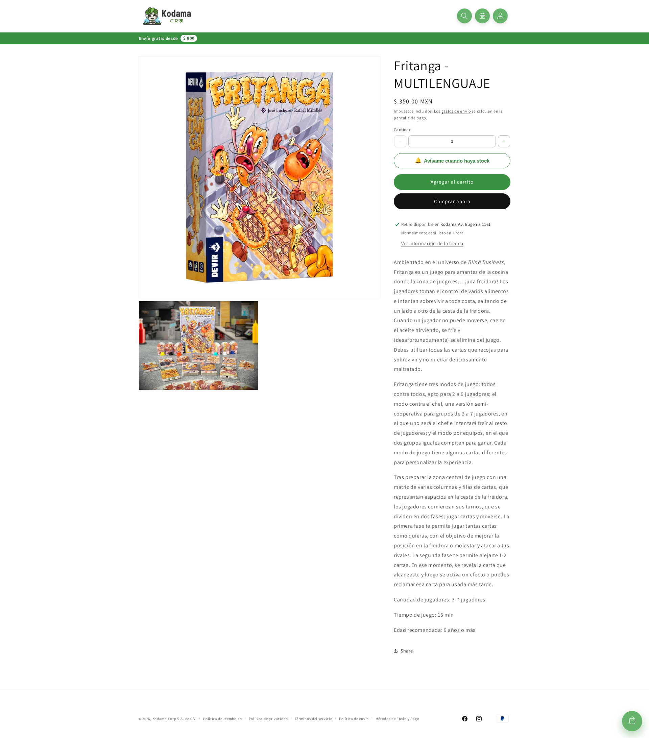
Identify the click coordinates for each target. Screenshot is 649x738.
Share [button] (407, 651)
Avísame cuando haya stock (452, 161)
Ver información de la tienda (432, 243)
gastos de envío (456, 111)
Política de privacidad (268, 718)
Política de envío (354, 718)
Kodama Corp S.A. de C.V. (174, 718)
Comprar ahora (452, 201)
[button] (464, 15)
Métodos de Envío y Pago (397, 718)
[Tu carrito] (632, 721)
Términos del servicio (314, 718)
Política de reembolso (222, 718)
